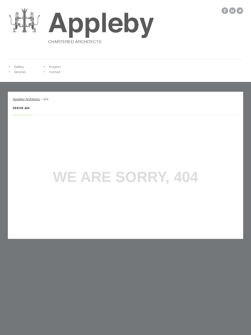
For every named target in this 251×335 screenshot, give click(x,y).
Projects (55, 66)
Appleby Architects (26, 99)
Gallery (19, 66)
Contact (55, 72)
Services (20, 72)
